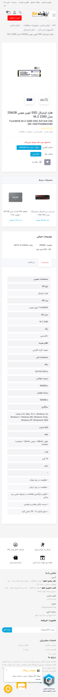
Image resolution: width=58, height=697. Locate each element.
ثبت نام (7, 630)
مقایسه (35, 162)
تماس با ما (6, 2)
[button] (20, 12)
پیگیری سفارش (46, 2)
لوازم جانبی (48, 131)
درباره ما (14, 2)
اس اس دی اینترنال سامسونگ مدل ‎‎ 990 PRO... (42, 213)
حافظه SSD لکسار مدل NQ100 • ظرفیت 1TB (16, 213)
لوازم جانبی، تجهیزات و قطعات (30, 131)
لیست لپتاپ (14, 18)
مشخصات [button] (45, 262)
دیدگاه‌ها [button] (31, 262)
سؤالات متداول (35, 2)
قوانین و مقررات (24, 2)
